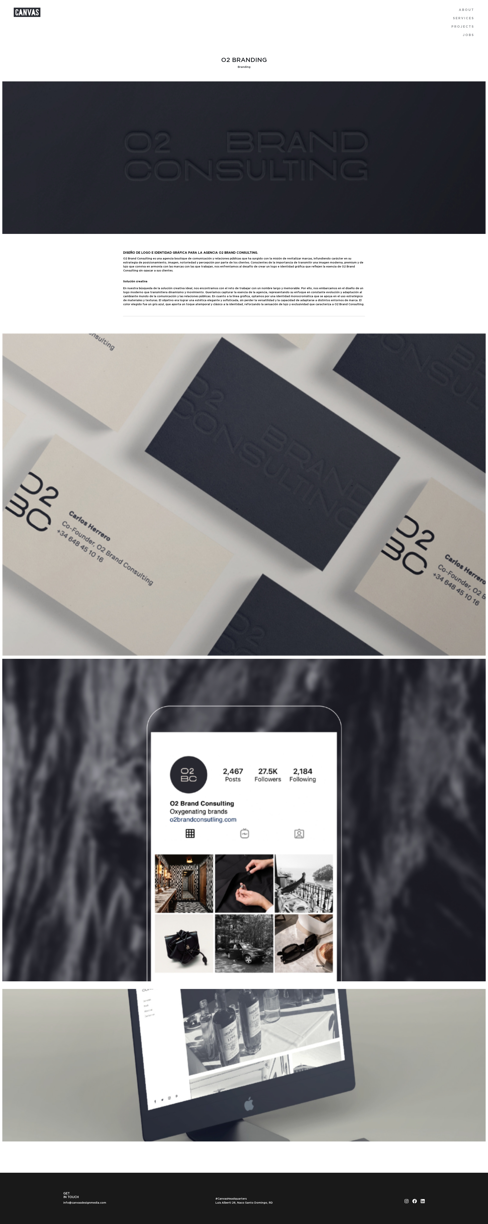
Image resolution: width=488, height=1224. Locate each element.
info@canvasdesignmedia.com (84, 1203)
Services (463, 18)
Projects (462, 26)
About (466, 9)
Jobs (468, 35)
